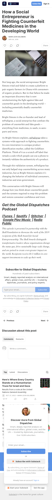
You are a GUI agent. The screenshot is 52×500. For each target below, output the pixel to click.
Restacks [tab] (20, 339)
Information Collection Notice (28, 298)
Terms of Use (39, 296)
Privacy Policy (30, 473)
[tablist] (13, 339)
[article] (26, 389)
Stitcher (37, 216)
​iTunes (7, 216)
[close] (44, 408)
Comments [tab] (8, 339)
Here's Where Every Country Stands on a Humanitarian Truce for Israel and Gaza (18, 382)
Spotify (21, 216)
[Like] (4, 45)
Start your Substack (19, 488)
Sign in (46, 4)
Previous (10, 320)
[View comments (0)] (11, 45)
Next (43, 320)
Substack (13, 494)
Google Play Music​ (17, 220)
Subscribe (36, 4)
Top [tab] (5, 372)
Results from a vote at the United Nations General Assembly (17, 390)
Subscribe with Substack (28, 461)
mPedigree (34, 138)
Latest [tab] (12, 372)
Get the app (39, 488)
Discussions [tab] (23, 372)
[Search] (47, 372)
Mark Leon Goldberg (17, 37)
